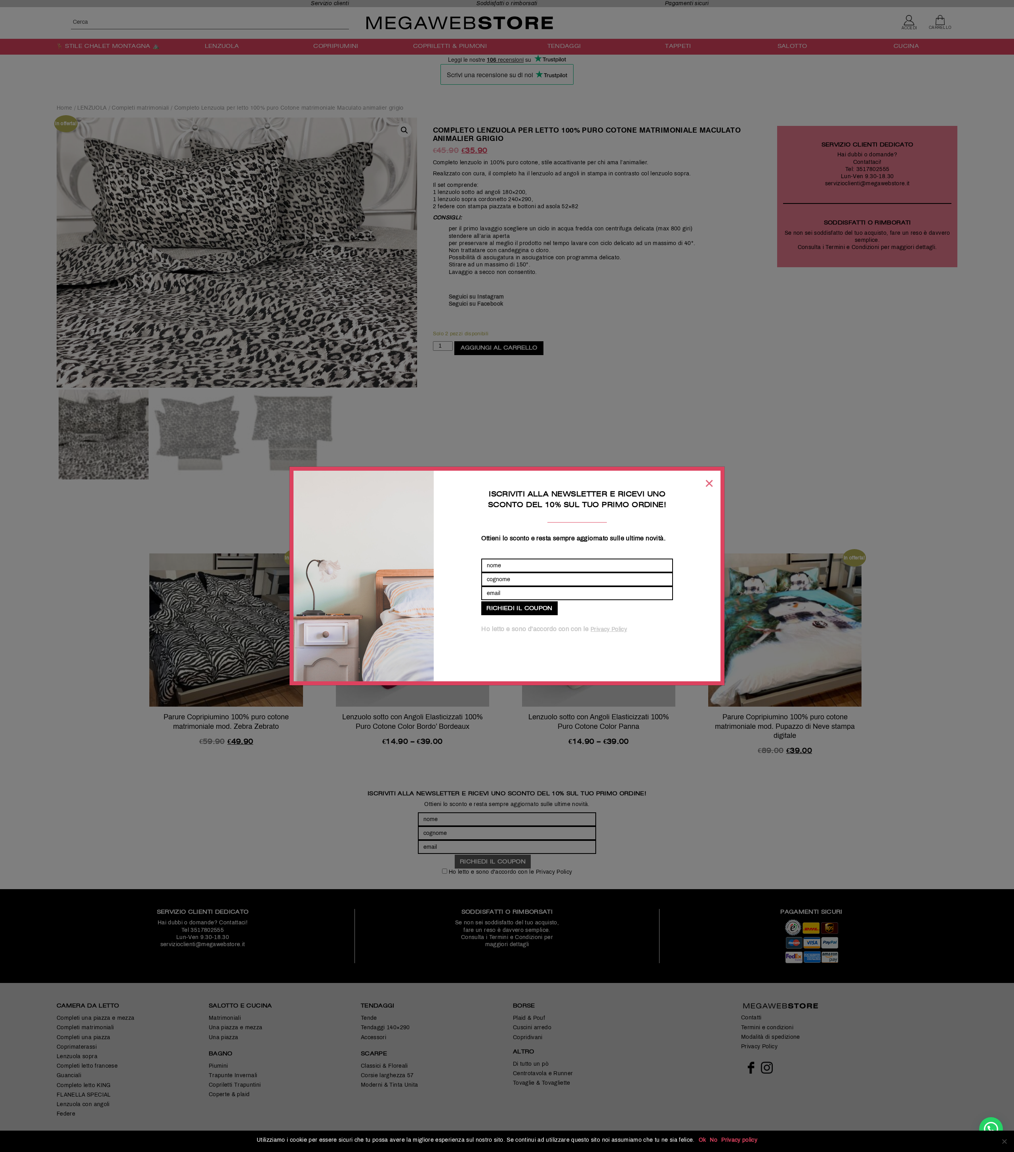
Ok (702, 1140)
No (713, 1140)
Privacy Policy (609, 629)
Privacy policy (739, 1140)
